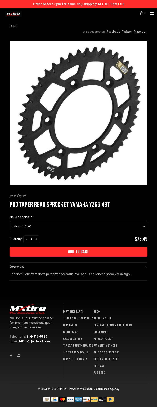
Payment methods (105, 345)
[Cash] (46, 401)
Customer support (106, 359)
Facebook (113, 31)
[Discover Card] (86, 401)
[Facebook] (11, 356)
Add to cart (78, 252)
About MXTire (103, 318)
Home (13, 26)
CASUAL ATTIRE (72, 339)
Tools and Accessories (78, 318)
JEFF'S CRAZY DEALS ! (76, 352)
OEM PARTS (70, 325)
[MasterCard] (62, 401)
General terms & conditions (113, 325)
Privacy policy (103, 339)
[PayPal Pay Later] (110, 401)
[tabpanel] (78, 113)
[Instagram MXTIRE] (18, 356)
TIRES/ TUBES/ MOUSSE (78, 345)
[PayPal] (94, 401)
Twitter (127, 31)
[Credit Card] (54, 401)
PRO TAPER (18, 195)
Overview (17, 267)
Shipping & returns (107, 352)
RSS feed (99, 373)
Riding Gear (70, 332)
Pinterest (140, 31)
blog (97, 312)
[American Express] (78, 401)
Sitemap (99, 366)
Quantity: (16, 239)
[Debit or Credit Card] (102, 401)
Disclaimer (101, 332)
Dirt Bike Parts (73, 312)
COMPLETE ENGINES (75, 359)
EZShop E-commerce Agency (101, 389)
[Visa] (70, 401)
